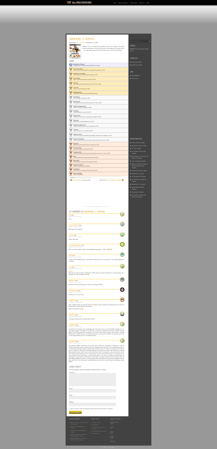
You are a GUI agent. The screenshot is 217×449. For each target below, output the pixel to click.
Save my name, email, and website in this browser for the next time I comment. (92, 408)
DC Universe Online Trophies (139, 170)
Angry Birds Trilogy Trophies (139, 145)
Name (70, 388)
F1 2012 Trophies (136, 148)
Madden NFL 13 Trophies (138, 184)
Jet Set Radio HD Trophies (139, 176)
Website (71, 402)
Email (70, 395)
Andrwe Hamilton (74, 225)
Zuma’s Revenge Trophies (139, 161)
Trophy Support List (123, 3)
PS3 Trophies (80, 42)
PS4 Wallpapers (136, 75)
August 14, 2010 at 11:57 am (75, 226)
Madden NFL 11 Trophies (94, 211)
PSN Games (135, 62)
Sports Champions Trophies (113, 180)
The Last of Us (96, 433)
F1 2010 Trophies (77, 180)
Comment (71, 372)
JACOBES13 (72, 325)
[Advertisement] (108, 20)
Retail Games (79, 177)
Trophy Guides (133, 3)
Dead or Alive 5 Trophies (138, 142)
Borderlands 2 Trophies (138, 173)
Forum (147, 3)
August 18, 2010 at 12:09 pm (75, 247)
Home (115, 3)
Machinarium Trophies (138, 192)
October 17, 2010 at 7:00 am (75, 343)
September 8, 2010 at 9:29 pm (76, 316)
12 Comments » (88, 177)
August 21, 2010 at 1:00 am (75, 282)
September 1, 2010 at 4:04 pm (76, 302)
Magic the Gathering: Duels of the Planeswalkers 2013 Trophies (140, 165)
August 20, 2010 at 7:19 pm (75, 268)
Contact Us (142, 3)
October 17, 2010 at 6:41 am (75, 326)
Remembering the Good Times (100, 431)
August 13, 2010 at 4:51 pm (75, 216)
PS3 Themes (135, 78)
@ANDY (71, 271)
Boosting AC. (95, 424)
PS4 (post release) (97, 422)
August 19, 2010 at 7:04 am (75, 257)
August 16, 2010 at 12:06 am (75, 236)
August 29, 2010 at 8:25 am (75, 292)
